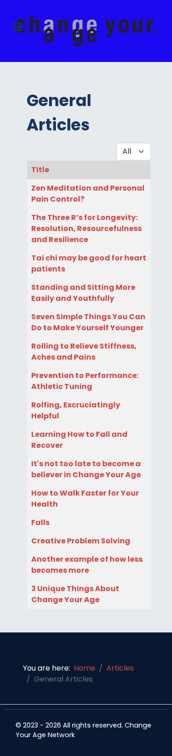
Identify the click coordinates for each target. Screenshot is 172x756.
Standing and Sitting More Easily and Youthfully (83, 293)
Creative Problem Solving (80, 541)
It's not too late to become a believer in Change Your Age (86, 469)
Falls (40, 522)
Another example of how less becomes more (87, 564)
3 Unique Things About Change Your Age (75, 594)
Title (40, 169)
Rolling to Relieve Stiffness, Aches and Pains (84, 351)
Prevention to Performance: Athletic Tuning (85, 381)
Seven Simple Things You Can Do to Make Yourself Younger (88, 322)
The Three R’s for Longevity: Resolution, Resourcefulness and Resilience (86, 228)
